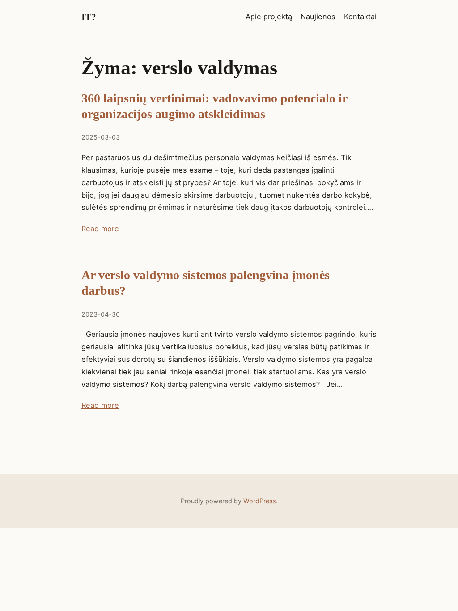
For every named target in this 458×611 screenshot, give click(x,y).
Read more (100, 228)
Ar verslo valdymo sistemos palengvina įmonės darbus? (205, 282)
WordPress (259, 501)
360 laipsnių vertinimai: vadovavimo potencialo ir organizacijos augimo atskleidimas (214, 106)
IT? (88, 17)
